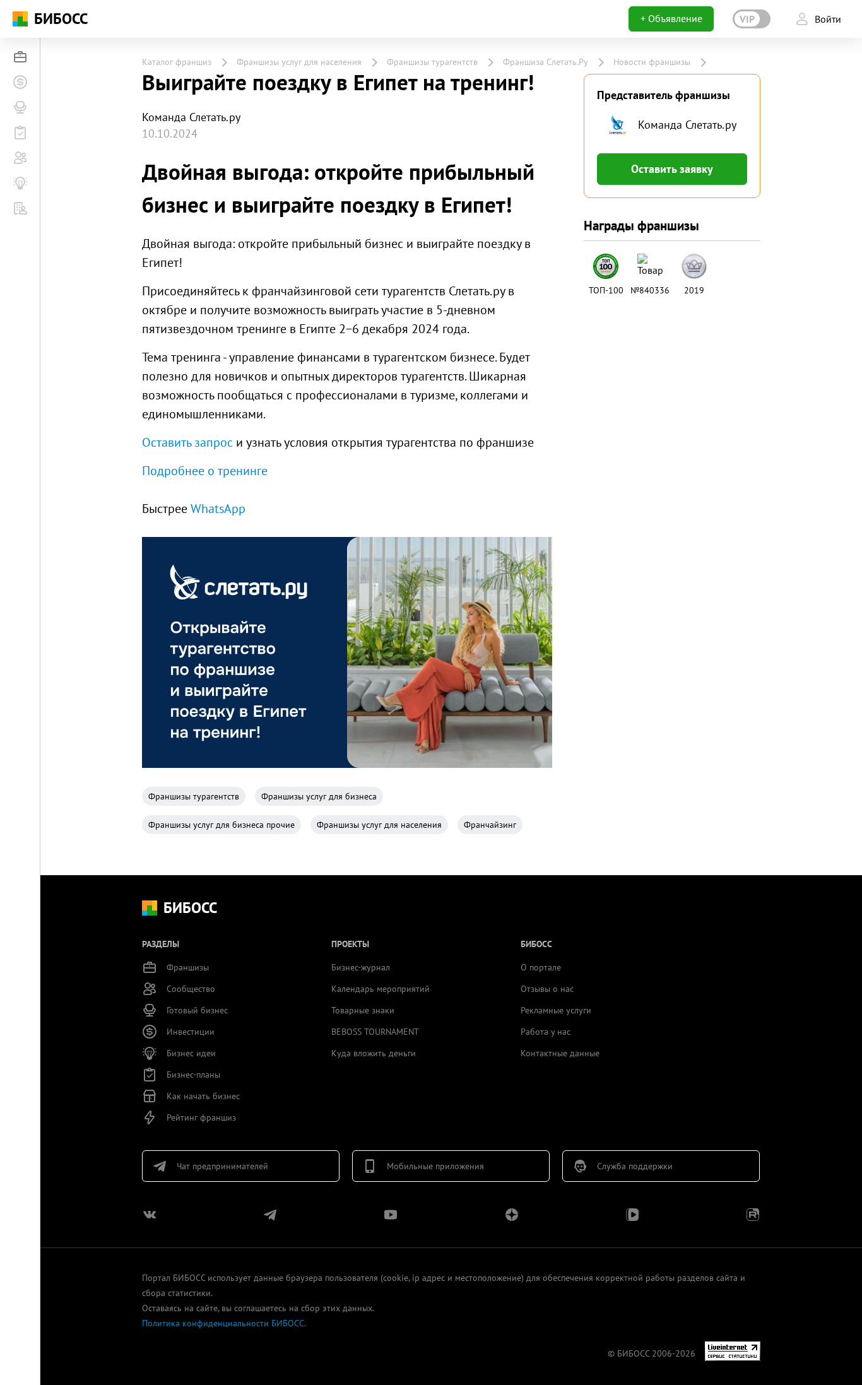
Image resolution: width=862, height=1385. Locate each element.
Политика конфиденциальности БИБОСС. (224, 1323)
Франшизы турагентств (432, 62)
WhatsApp (218, 508)
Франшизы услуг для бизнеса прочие (221, 824)
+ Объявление (671, 18)
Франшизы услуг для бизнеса (319, 796)
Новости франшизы (651, 62)
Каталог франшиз (176, 62)
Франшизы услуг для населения (299, 62)
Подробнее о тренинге (205, 471)
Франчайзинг (490, 824)
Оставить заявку (672, 169)
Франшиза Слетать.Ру (545, 62)
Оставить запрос (187, 442)
